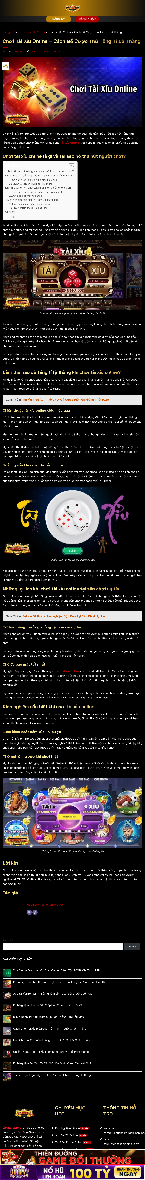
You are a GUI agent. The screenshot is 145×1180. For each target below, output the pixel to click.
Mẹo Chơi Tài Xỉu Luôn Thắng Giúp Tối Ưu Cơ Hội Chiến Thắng (52, 1040)
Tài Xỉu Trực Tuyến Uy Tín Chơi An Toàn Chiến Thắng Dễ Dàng (52, 1075)
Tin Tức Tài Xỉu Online (31, 32)
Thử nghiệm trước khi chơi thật (31, 207)
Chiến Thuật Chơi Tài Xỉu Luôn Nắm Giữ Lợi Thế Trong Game (51, 1051)
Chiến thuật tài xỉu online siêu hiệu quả (34, 179)
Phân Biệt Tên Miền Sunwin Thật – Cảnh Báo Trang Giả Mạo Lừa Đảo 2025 (60, 982)
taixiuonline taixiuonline (45, 51)
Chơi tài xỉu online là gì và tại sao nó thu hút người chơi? (40, 171)
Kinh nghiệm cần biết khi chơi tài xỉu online (32, 199)
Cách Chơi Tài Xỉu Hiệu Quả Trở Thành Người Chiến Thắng (49, 1028)
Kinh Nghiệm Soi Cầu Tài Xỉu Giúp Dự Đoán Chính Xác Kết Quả (52, 1063)
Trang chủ (9, 32)
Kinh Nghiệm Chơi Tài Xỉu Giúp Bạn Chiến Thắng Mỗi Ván (48, 1005)
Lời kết (11, 211)
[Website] (35, 912)
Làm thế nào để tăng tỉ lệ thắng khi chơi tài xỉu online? (39, 175)
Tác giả (11, 216)
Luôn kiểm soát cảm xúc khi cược (31, 203)
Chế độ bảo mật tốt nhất (27, 195)
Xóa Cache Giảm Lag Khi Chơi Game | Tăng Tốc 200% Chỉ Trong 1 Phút (58, 970)
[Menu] (5, 8)
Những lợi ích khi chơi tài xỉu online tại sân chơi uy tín (39, 187)
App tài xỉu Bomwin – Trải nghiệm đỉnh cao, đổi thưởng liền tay (52, 993)
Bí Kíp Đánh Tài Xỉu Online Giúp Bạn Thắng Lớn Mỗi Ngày (48, 1017)
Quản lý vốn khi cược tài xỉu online (33, 183)
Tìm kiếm (8, 939)
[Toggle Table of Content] (70, 166)
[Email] (29, 912)
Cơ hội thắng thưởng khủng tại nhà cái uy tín (38, 191)
